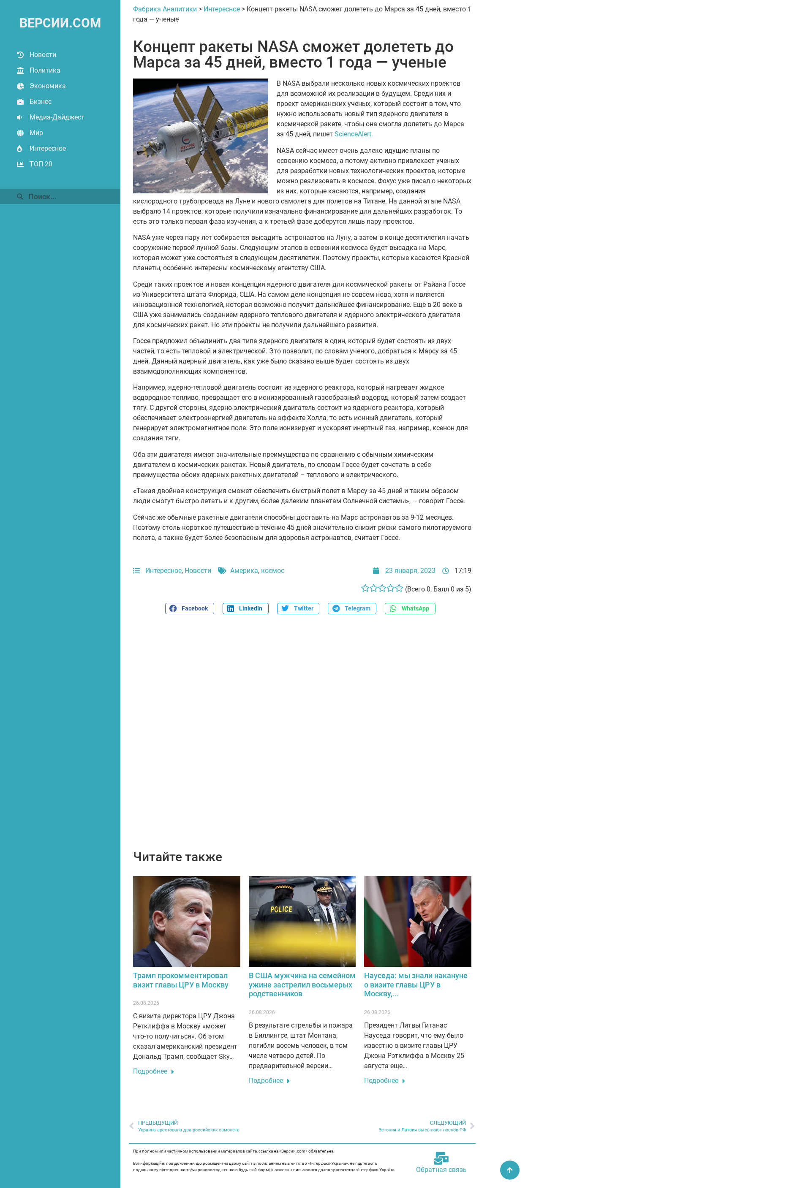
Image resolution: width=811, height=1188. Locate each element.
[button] (189, 608)
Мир (36, 133)
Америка (244, 571)
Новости (43, 55)
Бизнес (41, 102)
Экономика (48, 86)
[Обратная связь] (441, 1158)
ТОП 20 (41, 164)
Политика (45, 70)
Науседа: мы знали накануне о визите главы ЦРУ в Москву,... (416, 984)
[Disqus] (302, 736)
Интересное (48, 148)
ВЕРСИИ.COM (60, 23)
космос (272, 571)
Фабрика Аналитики (165, 9)
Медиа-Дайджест (57, 117)
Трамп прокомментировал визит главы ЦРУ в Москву (181, 980)
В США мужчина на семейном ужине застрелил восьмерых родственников (302, 984)
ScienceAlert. (354, 134)
